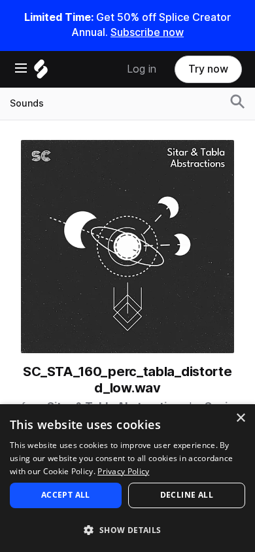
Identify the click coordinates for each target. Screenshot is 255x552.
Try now (208, 69)
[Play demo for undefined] (127, 247)
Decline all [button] (186, 494)
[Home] (41, 72)
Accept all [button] (65, 494)
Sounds (27, 103)
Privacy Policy (123, 471)
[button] (127, 529)
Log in (141, 69)
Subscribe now (147, 32)
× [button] (240, 418)
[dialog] (127, 478)
